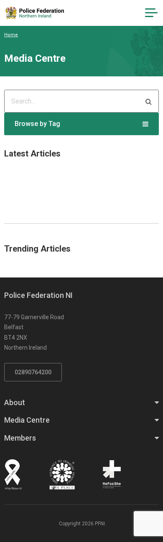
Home (11, 35)
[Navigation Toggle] (151, 13)
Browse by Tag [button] (37, 124)
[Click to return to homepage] (34, 13)
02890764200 (33, 372)
